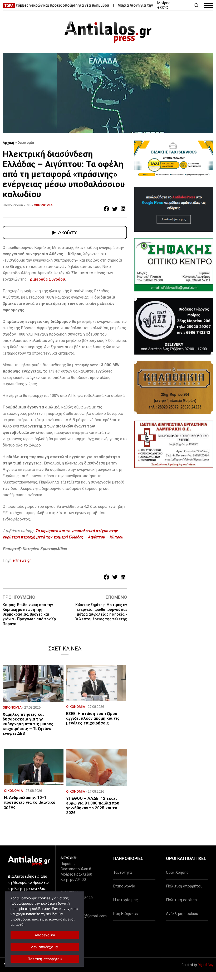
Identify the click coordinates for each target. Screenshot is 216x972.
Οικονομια (43, 205)
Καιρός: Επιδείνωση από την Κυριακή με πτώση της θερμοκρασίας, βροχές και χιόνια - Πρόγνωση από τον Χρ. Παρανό (30, 614)
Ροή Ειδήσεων (126, 913)
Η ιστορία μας (125, 899)
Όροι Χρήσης (177, 872)
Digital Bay (205, 965)
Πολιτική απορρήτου (184, 886)
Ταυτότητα (122, 872)
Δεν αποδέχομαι (45, 947)
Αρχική (8, 143)
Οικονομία (25, 143)
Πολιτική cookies (181, 899)
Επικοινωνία (124, 886)
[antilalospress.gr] (108, 32)
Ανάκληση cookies (182, 913)
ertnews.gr (22, 560)
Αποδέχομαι (45, 935)
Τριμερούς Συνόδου (46, 279)
